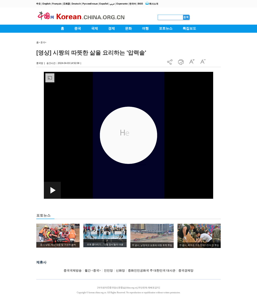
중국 (42, 42)
